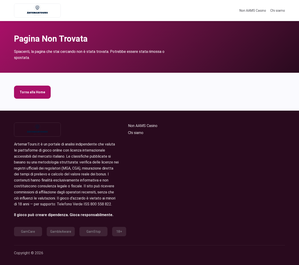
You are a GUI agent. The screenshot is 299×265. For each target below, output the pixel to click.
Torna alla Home (32, 92)
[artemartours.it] (37, 11)
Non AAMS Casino (252, 10)
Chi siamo (277, 10)
